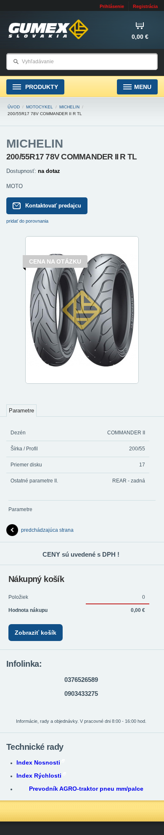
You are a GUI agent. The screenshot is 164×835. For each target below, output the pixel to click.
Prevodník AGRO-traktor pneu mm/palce (86, 788)
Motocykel (39, 107)
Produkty (41, 87)
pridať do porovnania (27, 221)
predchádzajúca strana (47, 530)
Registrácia (145, 6)
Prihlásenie (112, 6)
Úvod (14, 107)
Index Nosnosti (38, 762)
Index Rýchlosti (38, 775)
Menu (142, 87)
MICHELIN (69, 107)
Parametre (21, 410)
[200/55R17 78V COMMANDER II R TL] (82, 382)
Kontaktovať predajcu (53, 205)
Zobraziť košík (35, 632)
